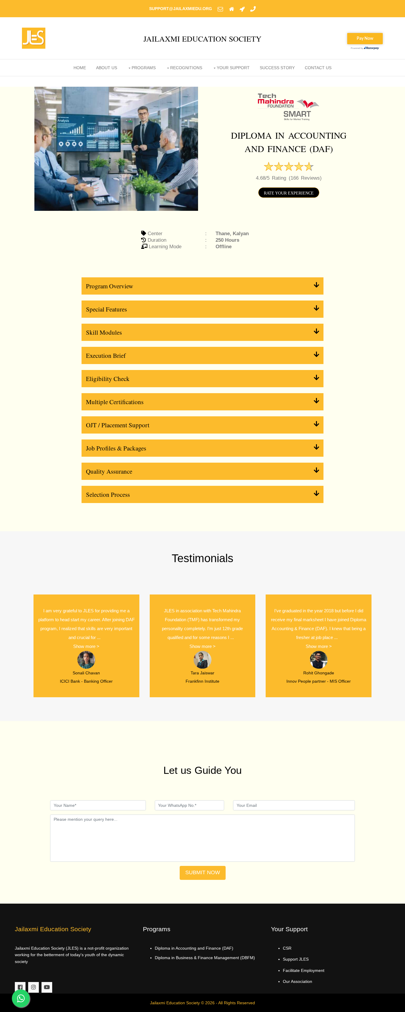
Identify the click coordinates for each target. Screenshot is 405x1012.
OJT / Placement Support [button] (117, 425)
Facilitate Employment (303, 970)
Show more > (86, 646)
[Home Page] (231, 8)
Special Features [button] (106, 309)
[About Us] (242, 8)
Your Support (233, 67)
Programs (144, 67)
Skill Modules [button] (104, 332)
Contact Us (318, 67)
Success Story (277, 67)
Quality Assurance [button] (109, 471)
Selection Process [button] (108, 494)
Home (80, 67)
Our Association (297, 981)
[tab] (203, 286)
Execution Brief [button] (106, 355)
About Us (106, 67)
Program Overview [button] (109, 286)
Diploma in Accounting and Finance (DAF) (194, 948)
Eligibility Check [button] (108, 378)
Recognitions (186, 67)
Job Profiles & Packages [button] (116, 448)
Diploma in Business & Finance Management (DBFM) (205, 957)
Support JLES (296, 959)
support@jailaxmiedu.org (180, 8)
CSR (287, 948)
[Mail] (220, 8)
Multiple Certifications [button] (114, 402)
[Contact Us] (253, 8)
